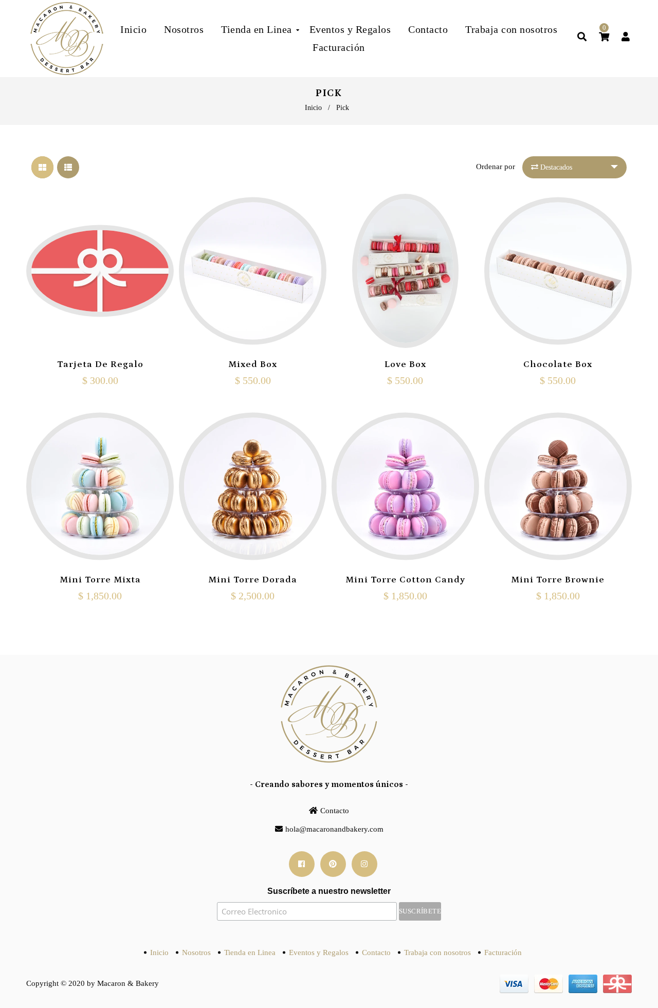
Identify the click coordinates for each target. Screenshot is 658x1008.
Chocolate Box (557, 364)
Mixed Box (252, 364)
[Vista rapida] (100, 317)
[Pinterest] (333, 864)
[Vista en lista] (68, 167)
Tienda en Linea (250, 952)
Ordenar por (495, 166)
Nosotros (196, 952)
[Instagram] (364, 864)
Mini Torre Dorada (252, 580)
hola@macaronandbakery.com (334, 829)
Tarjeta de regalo (100, 364)
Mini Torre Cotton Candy (405, 580)
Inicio (313, 108)
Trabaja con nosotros (437, 952)
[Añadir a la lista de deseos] (123, 317)
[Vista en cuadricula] (42, 167)
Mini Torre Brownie (558, 580)
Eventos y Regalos (319, 952)
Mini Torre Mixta (100, 580)
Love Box (405, 364)
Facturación (503, 952)
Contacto (334, 811)
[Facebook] (302, 864)
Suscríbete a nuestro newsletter (329, 891)
